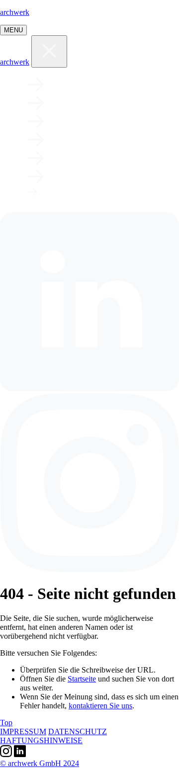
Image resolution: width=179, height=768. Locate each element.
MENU (13, 30)
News (70, 158)
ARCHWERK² (91, 195)
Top (6, 722)
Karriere (89, 140)
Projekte (89, 84)
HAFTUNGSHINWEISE (41, 740)
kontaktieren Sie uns (100, 705)
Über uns (86, 121)
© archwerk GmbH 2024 (39, 763)
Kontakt (87, 176)
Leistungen (98, 103)
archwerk (14, 12)
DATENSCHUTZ (77, 731)
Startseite (82, 679)
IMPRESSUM (23, 731)
